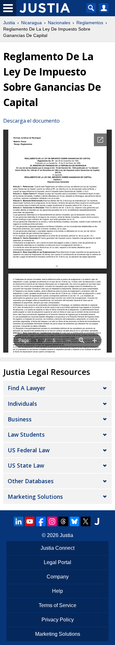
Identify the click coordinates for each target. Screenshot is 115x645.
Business (20, 419)
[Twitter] (85, 521)
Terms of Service (57, 605)
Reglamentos (89, 22)
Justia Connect (57, 548)
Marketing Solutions (35, 496)
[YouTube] (29, 521)
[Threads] (63, 521)
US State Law (26, 465)
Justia (9, 22)
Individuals (22, 403)
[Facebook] (41, 521)
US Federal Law (29, 450)
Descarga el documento (31, 120)
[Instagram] (52, 521)
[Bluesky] (74, 521)
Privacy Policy (58, 619)
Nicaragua (31, 22)
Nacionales (59, 22)
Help (57, 591)
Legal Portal (57, 562)
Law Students (26, 434)
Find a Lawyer (26, 388)
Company (58, 576)
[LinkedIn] (18, 521)
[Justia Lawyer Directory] (97, 521)
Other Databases (31, 481)
